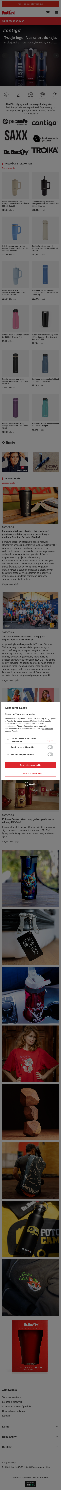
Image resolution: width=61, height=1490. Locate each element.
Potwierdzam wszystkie (30, 765)
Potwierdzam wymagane (31, 773)
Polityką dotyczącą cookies (18, 721)
